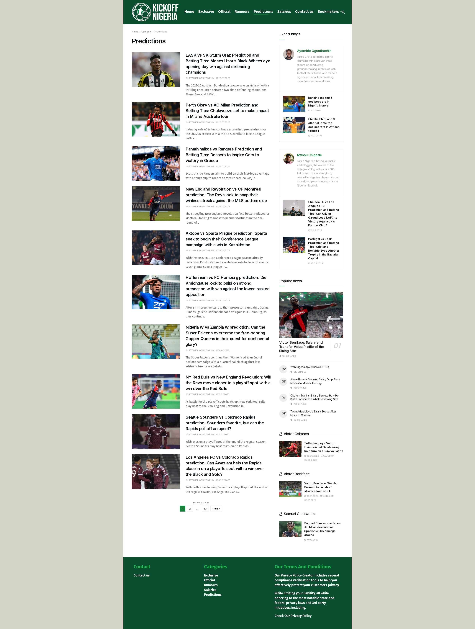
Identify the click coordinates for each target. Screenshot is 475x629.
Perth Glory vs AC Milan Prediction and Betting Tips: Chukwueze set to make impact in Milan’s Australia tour (227, 111)
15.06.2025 (316, 230)
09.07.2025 (224, 480)
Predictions (263, 11)
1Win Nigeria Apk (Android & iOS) (309, 366)
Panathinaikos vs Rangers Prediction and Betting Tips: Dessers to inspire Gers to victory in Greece (224, 155)
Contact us (304, 11)
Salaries (284, 11)
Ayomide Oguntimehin (201, 78)
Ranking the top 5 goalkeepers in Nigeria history (320, 101)
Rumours (242, 11)
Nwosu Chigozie (309, 155)
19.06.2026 (312, 539)
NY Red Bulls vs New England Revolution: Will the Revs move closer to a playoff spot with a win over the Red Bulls (228, 383)
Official (224, 11)
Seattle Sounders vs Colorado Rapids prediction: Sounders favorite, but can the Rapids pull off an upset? (225, 423)
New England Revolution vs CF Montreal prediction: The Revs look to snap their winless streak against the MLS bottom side (226, 195)
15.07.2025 (223, 394)
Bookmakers (328, 11)
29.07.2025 (224, 78)
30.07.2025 (316, 135)
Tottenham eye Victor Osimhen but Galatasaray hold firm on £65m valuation (323, 447)
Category (146, 31)
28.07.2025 (224, 122)
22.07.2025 (224, 206)
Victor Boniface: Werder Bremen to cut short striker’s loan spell (321, 487)
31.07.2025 (315, 110)
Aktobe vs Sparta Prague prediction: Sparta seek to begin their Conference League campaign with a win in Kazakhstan (226, 239)
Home (189, 11)
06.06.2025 (316, 263)
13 (205, 508)
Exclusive (206, 11)
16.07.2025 (224, 350)
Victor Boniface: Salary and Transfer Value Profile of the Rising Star (301, 346)
